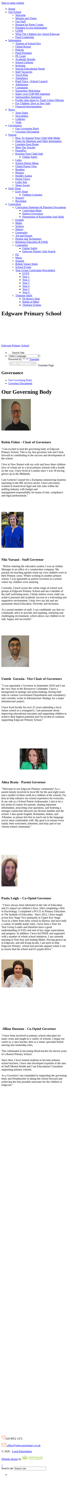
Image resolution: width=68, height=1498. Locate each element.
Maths (18, 223)
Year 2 (25, 279)
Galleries (20, 119)
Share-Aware (22, 185)
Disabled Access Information (31, 27)
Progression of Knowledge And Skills (43, 216)
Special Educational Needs (30, 68)
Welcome (20, 15)
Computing (21, 245)
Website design (9, 1459)
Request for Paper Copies (29, 24)
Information (14, 40)
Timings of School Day (28, 43)
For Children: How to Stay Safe (32, 103)
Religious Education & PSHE (31, 241)
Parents (12, 134)
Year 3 (25, 282)
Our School (14, 11)
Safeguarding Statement (28, 97)
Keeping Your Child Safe (29, 153)
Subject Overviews (32, 213)
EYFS (25, 273)
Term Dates (21, 112)
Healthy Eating (23, 175)
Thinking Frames (31, 304)
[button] (10, 352)
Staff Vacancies (23, 71)
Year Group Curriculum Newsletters (35, 270)
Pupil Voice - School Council (31, 81)
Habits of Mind (30, 301)
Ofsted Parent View (26, 166)
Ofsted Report (23, 46)
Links (18, 160)
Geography (21, 232)
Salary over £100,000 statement (32, 93)
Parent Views (22, 178)
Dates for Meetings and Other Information (38, 141)
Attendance (21, 78)
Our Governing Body (27, 128)
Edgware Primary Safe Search (38, 251)
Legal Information (22, 1451)
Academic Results (25, 59)
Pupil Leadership (24, 37)
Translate (34, 359)
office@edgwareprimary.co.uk (23, 1445)
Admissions (21, 84)
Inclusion (20, 65)
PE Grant (20, 56)
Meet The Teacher (25, 147)
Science (19, 226)
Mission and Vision (26, 18)
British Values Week (26, 263)
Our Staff (20, 21)
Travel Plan (21, 75)
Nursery (19, 197)
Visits (18, 122)
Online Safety (29, 156)
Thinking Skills (23, 295)
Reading (20, 169)
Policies (19, 49)
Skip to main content (12, 2)
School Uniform (24, 62)
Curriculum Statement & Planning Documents (40, 207)
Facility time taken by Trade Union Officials (39, 100)
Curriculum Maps (32, 210)
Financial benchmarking (28, 106)
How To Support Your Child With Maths (37, 137)
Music (18, 257)
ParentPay (21, 150)
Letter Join (21, 182)
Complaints (21, 87)
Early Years (14, 188)
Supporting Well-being (27, 90)
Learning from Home (27, 144)
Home (11, 8)
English (19, 219)
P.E (17, 254)
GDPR (19, 30)
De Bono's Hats (31, 298)
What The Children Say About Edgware (37, 34)
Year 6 (25, 292)
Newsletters (21, 115)
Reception (21, 201)
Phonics (19, 172)
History (19, 229)
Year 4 (25, 286)
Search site (7, 1468)
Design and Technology (28, 238)
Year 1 (25, 276)
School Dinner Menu (27, 163)
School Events (23, 267)
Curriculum (14, 204)
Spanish (19, 260)
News (11, 109)
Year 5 (25, 289)
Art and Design (23, 235)
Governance (15, 125)
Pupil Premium (23, 52)
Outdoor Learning (32, 194)
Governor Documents (27, 131)
